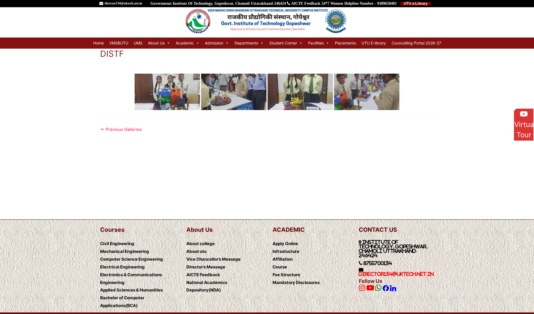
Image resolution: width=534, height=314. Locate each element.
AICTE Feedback (305, 3)
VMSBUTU (118, 43)
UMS (138, 43)
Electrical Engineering (122, 267)
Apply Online (285, 243)
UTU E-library (374, 43)
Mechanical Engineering (124, 251)
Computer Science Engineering (131, 259)
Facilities (316, 43)
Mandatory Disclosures (296, 282)
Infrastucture (286, 251)
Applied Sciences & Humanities (131, 290)
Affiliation (283, 259)
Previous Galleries (121, 129)
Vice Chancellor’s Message (213, 259)
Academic (185, 43)
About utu (196, 251)
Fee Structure (286, 274)
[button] (523, 125)
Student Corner (283, 43)
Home (98, 43)
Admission (214, 43)
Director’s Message (205, 267)
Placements (345, 43)
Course (280, 267)
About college (200, 243)
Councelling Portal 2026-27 (416, 43)
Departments (246, 43)
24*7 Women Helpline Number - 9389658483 (359, 3)
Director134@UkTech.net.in (396, 274)
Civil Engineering (117, 243)
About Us (156, 43)
